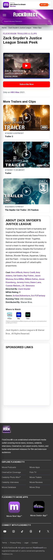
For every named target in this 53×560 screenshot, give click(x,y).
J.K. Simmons (28, 285)
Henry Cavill (29, 272)
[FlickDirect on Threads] (30, 531)
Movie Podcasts (9, 467)
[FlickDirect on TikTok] (22, 531)
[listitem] (26, 122)
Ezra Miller (19, 279)
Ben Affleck (16, 272)
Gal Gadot (18, 275)
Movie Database (9, 487)
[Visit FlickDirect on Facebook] (39, 531)
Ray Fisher (29, 275)
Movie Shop (35, 487)
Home (4, 28)
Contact (35, 543)
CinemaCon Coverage (11, 472)
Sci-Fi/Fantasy (38, 295)
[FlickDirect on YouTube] (4, 531)
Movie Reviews (36, 482)
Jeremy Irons (22, 282)
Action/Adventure (21, 295)
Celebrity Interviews (10, 482)
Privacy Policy (15, 543)
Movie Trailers (36, 477)
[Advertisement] (26, 377)
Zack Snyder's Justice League (19, 28)
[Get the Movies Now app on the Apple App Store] (26, 5)
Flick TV (33, 472)
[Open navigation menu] (4, 15)
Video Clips (37, 28)
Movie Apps (35, 467)
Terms (4, 543)
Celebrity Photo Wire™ (11, 477)
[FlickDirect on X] (48, 531)
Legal (26, 543)
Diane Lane (35, 282)
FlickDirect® (38, 548)
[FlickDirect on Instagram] (13, 531)
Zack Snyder (24, 289)
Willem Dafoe (31, 279)
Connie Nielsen (13, 285)
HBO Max (14, 92)
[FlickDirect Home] (26, 14)
